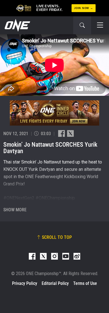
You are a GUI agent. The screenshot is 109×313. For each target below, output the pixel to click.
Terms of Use (85, 283)
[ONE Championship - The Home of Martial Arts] (16, 25)
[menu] (100, 25)
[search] (82, 25)
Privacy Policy (24, 283)
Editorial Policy (55, 283)
